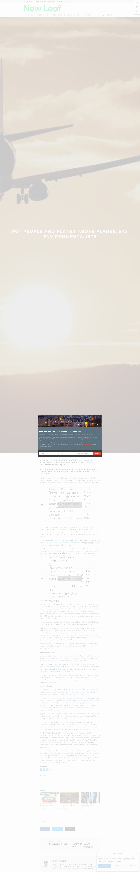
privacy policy (88, 444)
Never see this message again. (70, 459)
